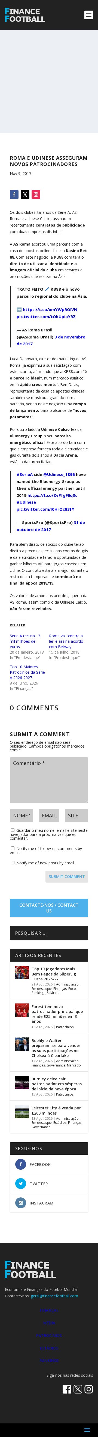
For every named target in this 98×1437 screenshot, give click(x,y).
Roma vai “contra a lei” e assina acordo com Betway (66, 641)
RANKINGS (49, 1360)
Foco (72, 988)
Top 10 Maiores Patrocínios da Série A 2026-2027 (27, 672)
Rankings (38, 992)
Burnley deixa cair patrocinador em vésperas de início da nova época (57, 1083)
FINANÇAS (49, 1310)
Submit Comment (67, 876)
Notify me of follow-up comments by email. (46, 850)
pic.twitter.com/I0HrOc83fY (45, 509)
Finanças (60, 988)
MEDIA (49, 1322)
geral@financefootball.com (54, 1295)
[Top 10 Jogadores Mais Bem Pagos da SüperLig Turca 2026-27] (22, 972)
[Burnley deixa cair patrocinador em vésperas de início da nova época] (22, 1082)
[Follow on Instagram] (36, 194)
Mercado (74, 1065)
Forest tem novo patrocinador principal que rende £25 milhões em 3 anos (57, 1014)
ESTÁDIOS (49, 1348)
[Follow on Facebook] (14, 194)
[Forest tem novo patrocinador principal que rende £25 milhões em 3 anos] (22, 1010)
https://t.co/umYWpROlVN (50, 309)
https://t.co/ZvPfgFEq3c (52, 495)
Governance (56, 1065)
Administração (67, 984)
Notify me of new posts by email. (45, 862)
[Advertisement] (49, 81)
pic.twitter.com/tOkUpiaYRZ (46, 316)
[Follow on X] (25, 194)
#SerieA (25, 474)
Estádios (59, 1122)
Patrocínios (65, 1027)
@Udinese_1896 (59, 474)
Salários (53, 992)
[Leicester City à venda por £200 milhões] (22, 1111)
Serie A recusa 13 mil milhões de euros (25, 641)
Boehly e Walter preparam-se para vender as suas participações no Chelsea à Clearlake (56, 1048)
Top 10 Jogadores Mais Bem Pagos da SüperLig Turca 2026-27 (54, 973)
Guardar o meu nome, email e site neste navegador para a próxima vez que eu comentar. (49, 834)
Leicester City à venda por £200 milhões (56, 1110)
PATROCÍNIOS (49, 1335)
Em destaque (42, 988)
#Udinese (26, 502)
